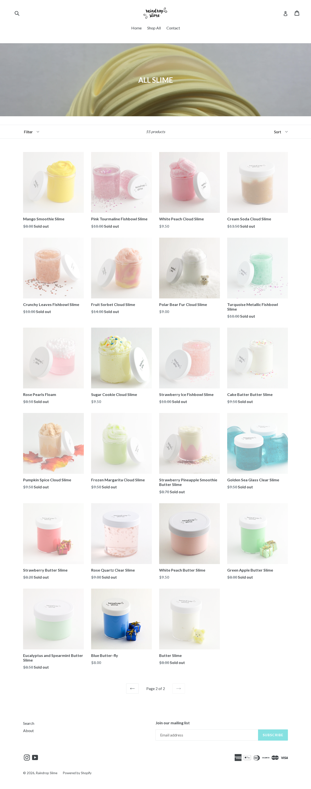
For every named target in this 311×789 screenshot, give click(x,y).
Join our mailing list (173, 722)
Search (28, 723)
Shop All (154, 28)
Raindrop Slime (46, 773)
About (28, 730)
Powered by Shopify (77, 773)
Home (136, 28)
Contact (173, 28)
